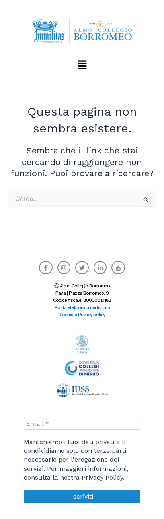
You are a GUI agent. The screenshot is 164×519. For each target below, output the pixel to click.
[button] (82, 65)
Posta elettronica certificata (82, 307)
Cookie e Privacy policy (82, 314)
